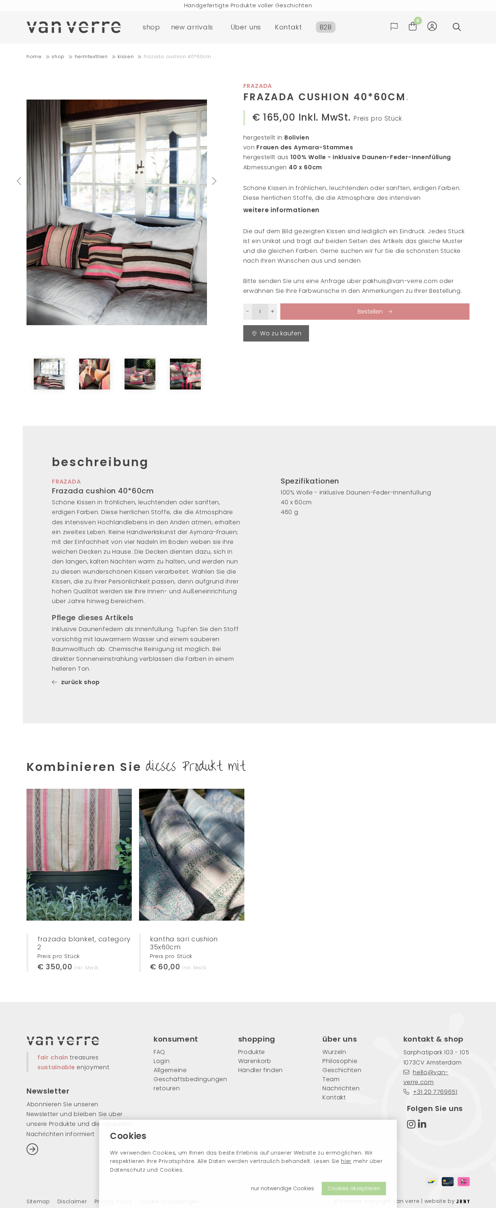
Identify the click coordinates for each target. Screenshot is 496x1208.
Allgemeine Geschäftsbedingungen (185, 1074)
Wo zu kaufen (280, 333)
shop (151, 27)
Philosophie (339, 1061)
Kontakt (288, 27)
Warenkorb (254, 1061)
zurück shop (80, 682)
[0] (413, 26)
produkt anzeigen (71, 878)
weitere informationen (281, 210)
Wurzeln (334, 1052)
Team (331, 1079)
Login (162, 1061)
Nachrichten (340, 1088)
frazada (66, 481)
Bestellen (371, 311)
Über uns (246, 27)
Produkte (251, 1052)
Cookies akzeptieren (354, 1188)
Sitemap (38, 1201)
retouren (167, 1088)
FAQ (159, 1052)
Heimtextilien (91, 56)
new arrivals (192, 27)
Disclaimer (72, 1201)
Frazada (257, 86)
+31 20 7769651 (435, 1092)
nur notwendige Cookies (282, 1188)
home (34, 56)
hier (346, 1161)
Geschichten (341, 1070)
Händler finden (260, 1070)
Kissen (126, 56)
